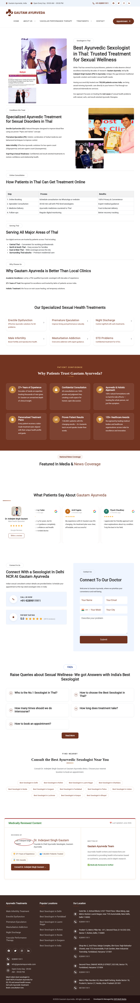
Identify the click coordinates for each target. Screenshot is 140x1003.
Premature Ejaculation (65, 320)
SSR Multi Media (120, 999)
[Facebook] (113, 3)
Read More (70, 735)
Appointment (122, 21)
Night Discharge (105, 320)
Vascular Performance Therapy (56, 21)
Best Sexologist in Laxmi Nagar (81, 783)
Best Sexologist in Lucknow (44, 795)
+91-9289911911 (102, 3)
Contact (100, 21)
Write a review (16, 536)
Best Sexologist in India (50, 946)
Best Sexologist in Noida (17, 789)
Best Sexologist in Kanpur (71, 795)
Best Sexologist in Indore (122, 789)
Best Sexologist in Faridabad (71, 789)
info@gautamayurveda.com (24, 964)
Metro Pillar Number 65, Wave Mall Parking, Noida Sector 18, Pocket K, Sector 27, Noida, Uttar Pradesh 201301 (104, 981)
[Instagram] (124, 3)
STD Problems (104, 338)
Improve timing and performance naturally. (68, 324)
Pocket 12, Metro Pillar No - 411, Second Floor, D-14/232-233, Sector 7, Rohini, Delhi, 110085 (104, 931)
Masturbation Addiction (66, 338)
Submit (103, 639)
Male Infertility (17, 338)
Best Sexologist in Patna (97, 789)
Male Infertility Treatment (17, 911)
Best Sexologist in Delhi (29, 783)
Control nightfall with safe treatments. (110, 324)
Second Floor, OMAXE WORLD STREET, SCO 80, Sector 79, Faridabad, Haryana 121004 (103, 966)
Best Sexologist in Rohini (53, 783)
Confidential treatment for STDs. (108, 342)
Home (16, 21)
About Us (28, 21)
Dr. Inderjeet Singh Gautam (51, 840)
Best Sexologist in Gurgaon (43, 789)
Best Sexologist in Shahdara (109, 783)
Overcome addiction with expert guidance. (68, 342)
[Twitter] (119, 3)
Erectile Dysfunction (20, 320)
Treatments (83, 21)
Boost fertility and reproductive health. (22, 342)
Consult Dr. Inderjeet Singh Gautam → (30, 867)
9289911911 (17, 959)
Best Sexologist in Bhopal (96, 795)
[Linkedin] (129, 3)
